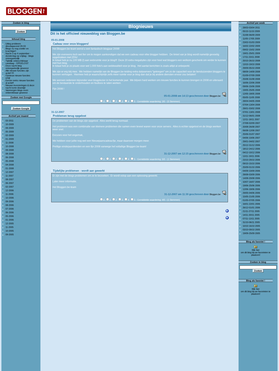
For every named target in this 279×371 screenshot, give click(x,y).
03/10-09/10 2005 (251, 229)
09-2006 (10, 201)
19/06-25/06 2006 (251, 185)
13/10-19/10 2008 (251, 64)
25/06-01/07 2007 (251, 134)
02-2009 (10, 135)
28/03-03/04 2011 (251, 27)
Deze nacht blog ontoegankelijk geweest (17, 66)
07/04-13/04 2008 (251, 104)
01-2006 (10, 220)
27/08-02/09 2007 (251, 123)
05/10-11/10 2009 (251, 31)
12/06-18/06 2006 (251, 189)
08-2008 (10, 153)
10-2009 (10, 124)
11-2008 (9, 142)
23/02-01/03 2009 (251, 42)
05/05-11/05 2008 (251, 97)
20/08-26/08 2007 (251, 127)
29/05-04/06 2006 (251, 193)
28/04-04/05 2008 (251, 101)
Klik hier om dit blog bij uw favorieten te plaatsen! (255, 252)
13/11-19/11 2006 (251, 156)
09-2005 (10, 234)
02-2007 (10, 187)
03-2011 (9, 120)
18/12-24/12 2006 (251, 149)
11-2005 (9, 227)
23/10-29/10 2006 (251, 160)
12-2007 (10, 172)
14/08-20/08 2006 (251, 178)
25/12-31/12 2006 (251, 145)
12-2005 (10, 223)
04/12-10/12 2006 (251, 152)
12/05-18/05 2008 (251, 93)
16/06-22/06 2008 (251, 82)
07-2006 (10, 209)
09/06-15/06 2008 (251, 86)
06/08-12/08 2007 (251, 130)
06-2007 (10, 183)
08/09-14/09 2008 (251, 71)
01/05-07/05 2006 (251, 200)
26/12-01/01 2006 (251, 207)
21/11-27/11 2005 (251, 211)
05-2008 (10, 161)
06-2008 (10, 157)
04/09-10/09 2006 (251, 171)
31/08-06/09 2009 (251, 35)
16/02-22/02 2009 (251, 46)
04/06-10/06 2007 (251, 138)
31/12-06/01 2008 (251, 115)
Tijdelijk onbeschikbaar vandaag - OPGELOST (17, 62)
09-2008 (10, 150)
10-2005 (10, 231)
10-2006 (10, 198)
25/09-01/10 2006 (251, 167)
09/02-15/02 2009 (251, 49)
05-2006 (10, 216)
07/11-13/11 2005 (251, 218)
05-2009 (10, 131)
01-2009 (10, 139)
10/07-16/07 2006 (251, 182)
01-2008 (10, 168)
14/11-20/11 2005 (251, 215)
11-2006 (9, 194)
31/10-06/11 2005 (251, 222)
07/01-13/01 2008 (251, 112)
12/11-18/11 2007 (251, 119)
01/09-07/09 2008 (251, 75)
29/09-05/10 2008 (251, 68)
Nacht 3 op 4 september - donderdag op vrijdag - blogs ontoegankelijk (20, 56)
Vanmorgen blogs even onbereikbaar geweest (17, 91)
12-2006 (10, 190)
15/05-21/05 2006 (251, 196)
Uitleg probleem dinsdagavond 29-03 (16, 44)
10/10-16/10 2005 (251, 226)
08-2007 (10, 179)
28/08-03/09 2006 (251, 174)
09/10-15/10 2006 (251, 163)
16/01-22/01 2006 (251, 204)
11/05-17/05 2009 (251, 38)
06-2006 (10, 212)
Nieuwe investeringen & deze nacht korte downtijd (20, 86)
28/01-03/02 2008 (251, 108)
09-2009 (10, 128)
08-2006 (10, 205)
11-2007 (9, 175)
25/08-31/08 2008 (251, 79)
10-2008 (10, 146)
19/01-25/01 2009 (251, 53)
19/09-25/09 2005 (251, 233)
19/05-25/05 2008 (251, 90)
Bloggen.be (215, 96)
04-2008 (10, 164)
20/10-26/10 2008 (251, 60)
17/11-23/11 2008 (251, 57)
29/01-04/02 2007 (251, 141)
